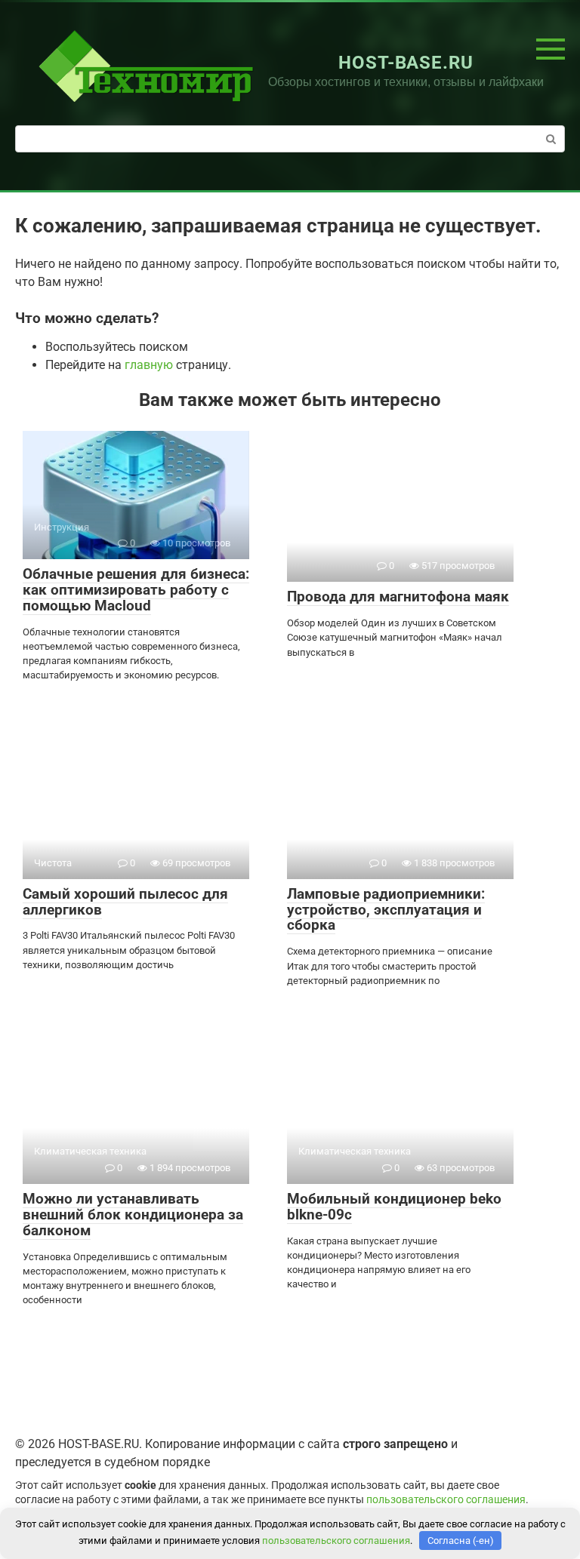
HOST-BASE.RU (406, 62)
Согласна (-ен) (460, 1540)
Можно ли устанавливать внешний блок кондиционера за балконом (133, 1214)
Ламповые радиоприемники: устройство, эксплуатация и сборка (386, 909)
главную (149, 365)
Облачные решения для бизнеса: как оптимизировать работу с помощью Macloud (136, 589)
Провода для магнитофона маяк (398, 596)
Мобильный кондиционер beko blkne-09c (394, 1206)
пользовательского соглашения (446, 1499)
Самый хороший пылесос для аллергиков (125, 901)
